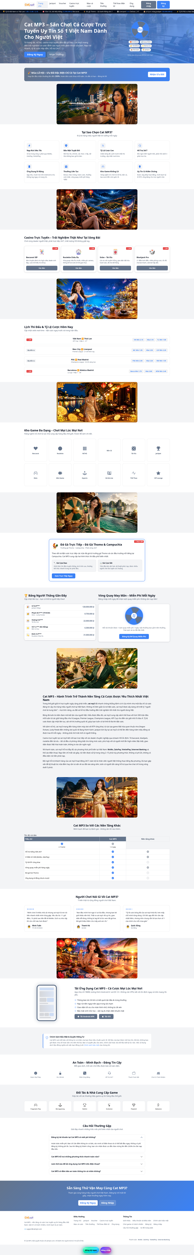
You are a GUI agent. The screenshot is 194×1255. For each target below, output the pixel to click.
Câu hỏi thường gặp (130, 1228)
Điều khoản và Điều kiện (142, 1221)
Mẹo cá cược (90, 4)
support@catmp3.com (34, 1229)
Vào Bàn (42, 268)
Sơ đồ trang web (146, 1228)
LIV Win (161, 350)
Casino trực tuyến (74, 4)
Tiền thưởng (103, 4)
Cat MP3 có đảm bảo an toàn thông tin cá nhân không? (76, 1171)
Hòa (150, 340)
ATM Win (161, 371)
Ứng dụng (132, 4)
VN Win (138, 340)
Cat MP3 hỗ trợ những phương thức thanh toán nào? (75, 1156)
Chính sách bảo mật (91, 1045)
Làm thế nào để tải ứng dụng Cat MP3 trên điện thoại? (75, 1164)
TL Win (161, 340)
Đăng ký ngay (91, 1250)
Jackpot (52, 3)
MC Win (137, 350)
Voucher (62, 3)
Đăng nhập (148, 4)
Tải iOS (108, 1016)
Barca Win (136, 371)
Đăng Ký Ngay (35, 54)
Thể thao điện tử (119, 4)
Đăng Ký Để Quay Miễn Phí (134, 636)
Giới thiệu (126, 1221)
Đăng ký (163, 4)
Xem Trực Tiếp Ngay (64, 576)
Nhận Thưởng (56, 54)
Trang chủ (40, 4)
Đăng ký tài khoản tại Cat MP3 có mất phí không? (73, 1137)
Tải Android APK (87, 1016)
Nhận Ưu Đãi (157, 74)
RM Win (161, 361)
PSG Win (137, 361)
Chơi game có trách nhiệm (133, 1224)
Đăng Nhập (107, 1202)
